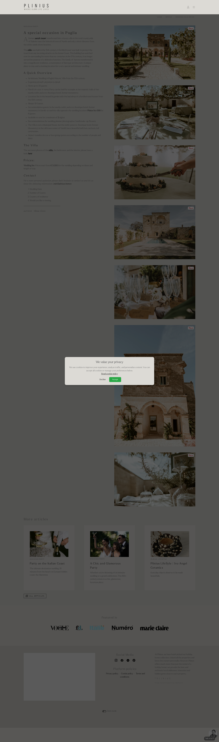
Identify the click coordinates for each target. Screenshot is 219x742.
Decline (103, 380)
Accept (115, 380)
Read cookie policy (109, 374)
